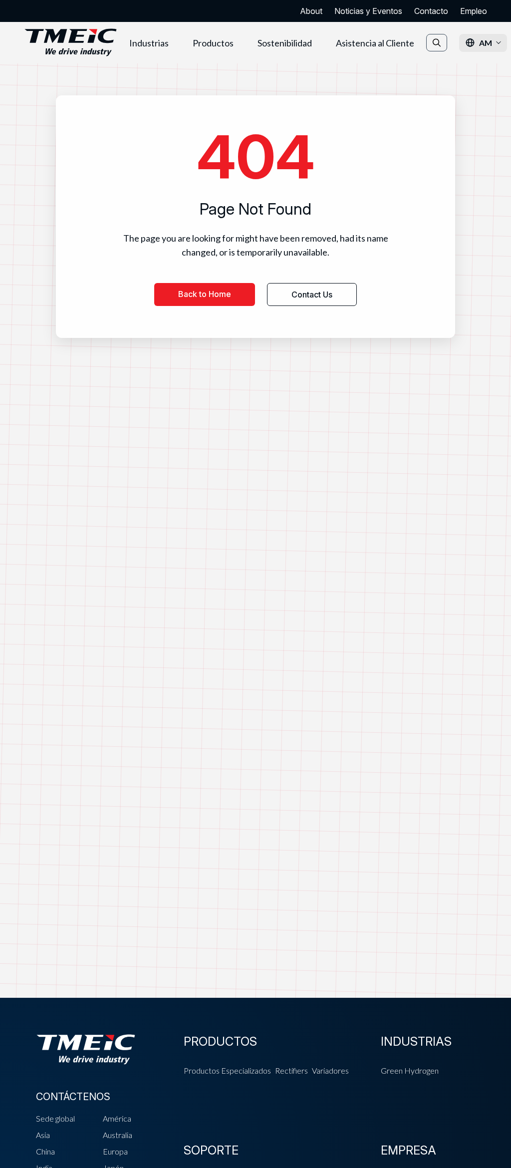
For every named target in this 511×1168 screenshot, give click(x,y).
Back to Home (204, 294)
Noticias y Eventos (368, 11)
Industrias (149, 42)
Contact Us (311, 294)
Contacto (431, 11)
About (311, 11)
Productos (213, 42)
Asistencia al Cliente (375, 42)
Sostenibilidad (284, 42)
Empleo (473, 11)
